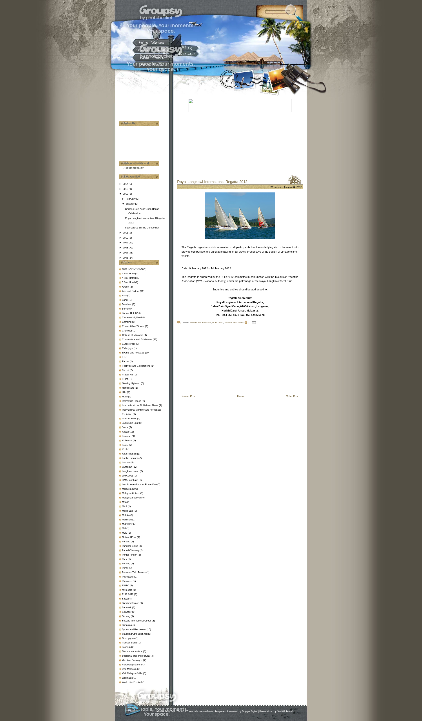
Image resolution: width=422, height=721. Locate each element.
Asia (124, 295)
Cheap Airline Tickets (133, 326)
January (130, 204)
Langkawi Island (131, 471)
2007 (126, 252)
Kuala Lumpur (129, 458)
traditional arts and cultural (136, 655)
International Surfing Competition (142, 227)
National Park (129, 537)
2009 (126, 242)
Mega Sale (128, 510)
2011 (126, 232)
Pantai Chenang (131, 550)
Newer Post (188, 396)
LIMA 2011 (128, 475)
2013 (126, 189)
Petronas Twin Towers (134, 572)
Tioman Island (130, 642)
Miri (124, 528)
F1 (124, 357)
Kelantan (127, 436)
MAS (125, 506)
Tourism (126, 647)
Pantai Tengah (130, 554)
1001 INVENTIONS (132, 269)
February (131, 198)
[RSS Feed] (132, 709)
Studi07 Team (284, 711)
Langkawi (127, 467)
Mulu (125, 532)
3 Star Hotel (128, 273)
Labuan (126, 462)
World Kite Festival (132, 682)
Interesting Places (132, 401)
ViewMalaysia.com (132, 664)
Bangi (125, 300)
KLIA (124, 449)
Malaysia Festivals (132, 497)
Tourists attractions (132, 651)
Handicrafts (128, 387)
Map (124, 502)
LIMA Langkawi (130, 480)
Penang (126, 563)
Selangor (127, 611)
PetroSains (128, 576)
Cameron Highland (132, 317)
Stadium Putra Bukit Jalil (135, 633)
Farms (126, 361)
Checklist (127, 330)
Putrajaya (127, 581)
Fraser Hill (128, 374)
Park (125, 559)
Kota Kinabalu (129, 453)
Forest (126, 370)
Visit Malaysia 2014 (132, 673)
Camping (127, 322)
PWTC (126, 585)
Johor (125, 427)
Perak (125, 568)
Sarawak (127, 607)
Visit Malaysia (129, 669)
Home (240, 396)
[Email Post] (253, 322)
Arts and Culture (131, 291)
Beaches (127, 304)
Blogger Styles (249, 711)
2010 (126, 237)
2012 (126, 193)
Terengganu (128, 638)
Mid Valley (127, 524)
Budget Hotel (129, 313)
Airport (126, 286)
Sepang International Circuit (137, 620)
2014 (126, 184)
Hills (124, 392)
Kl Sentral (127, 440)
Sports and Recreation (134, 629)
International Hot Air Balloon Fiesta (140, 405)
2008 (126, 247)
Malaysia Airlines (131, 493)
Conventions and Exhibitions (137, 339)
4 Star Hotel (128, 278)
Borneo (126, 308)
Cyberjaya (128, 348)
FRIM (125, 379)
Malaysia (127, 488)
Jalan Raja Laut (130, 423)
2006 (126, 257)
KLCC (125, 445)
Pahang (126, 541)
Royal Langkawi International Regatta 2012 (212, 182)
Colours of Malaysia (133, 335)
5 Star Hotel (128, 282)
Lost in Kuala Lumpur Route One (139, 484)
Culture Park (129, 343)
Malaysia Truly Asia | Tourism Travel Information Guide (184, 711)
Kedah (125, 431)
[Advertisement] (141, 99)
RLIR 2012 (128, 594)
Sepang (126, 616)
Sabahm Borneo (131, 603)
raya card (127, 590)
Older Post (292, 396)
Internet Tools (129, 418)
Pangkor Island (130, 546)
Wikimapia (127, 677)
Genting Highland (131, 383)
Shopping (127, 625)
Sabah (125, 598)
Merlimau (127, 519)
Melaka (126, 515)
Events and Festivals (133, 352)
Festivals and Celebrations (136, 365)
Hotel (125, 396)
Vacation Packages (132, 660)
